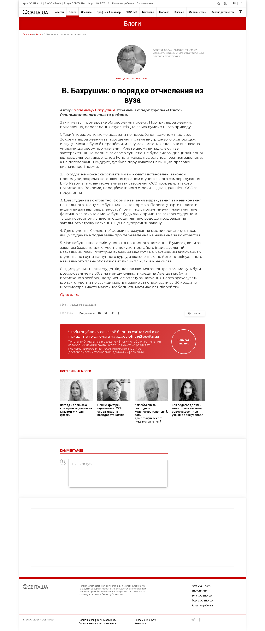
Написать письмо (184, 341)
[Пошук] (218, 3)
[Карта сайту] (225, 3)
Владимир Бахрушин (94, 110)
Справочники (145, 3)
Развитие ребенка (123, 3)
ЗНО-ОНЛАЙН (53, 3)
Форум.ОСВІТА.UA (98, 3)
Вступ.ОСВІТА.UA (74, 3)
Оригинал (69, 295)
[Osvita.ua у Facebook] (199, 619)
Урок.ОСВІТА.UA (32, 3)
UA (240, 3)
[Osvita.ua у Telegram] (193, 619)
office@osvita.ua (143, 336)
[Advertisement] (132, 538)
